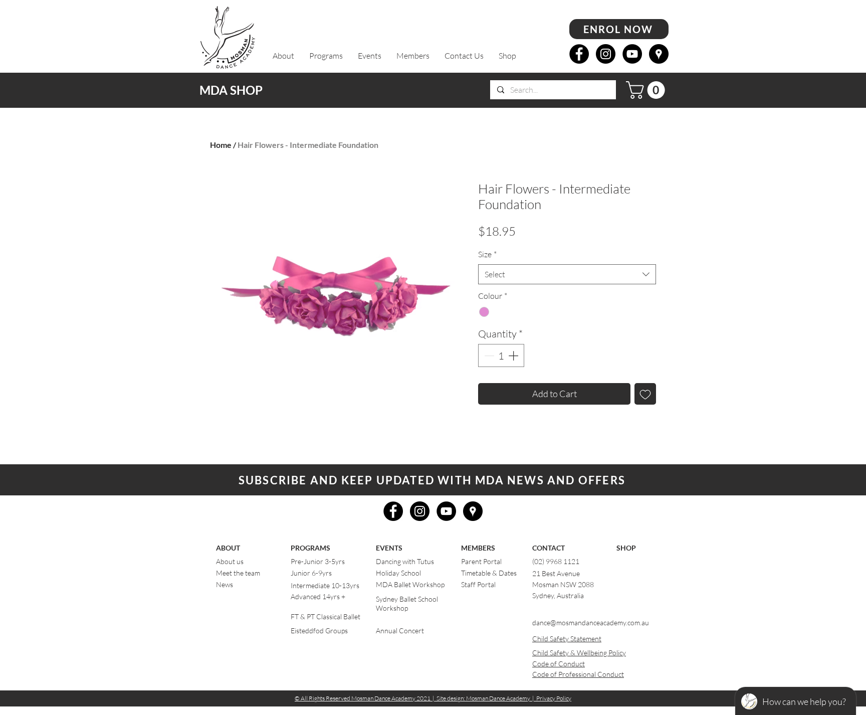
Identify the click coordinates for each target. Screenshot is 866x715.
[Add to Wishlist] (645, 394)
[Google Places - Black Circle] (659, 54)
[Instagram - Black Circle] (605, 54)
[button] (283, 56)
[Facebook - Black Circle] (579, 54)
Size (487, 254)
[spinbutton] (501, 355)
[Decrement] (488, 355)
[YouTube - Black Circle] (632, 54)
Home (221, 144)
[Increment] (514, 355)
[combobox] (567, 274)
